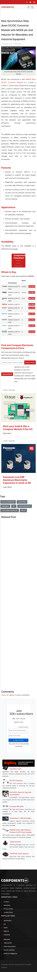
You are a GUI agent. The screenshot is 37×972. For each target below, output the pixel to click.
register (12, 695)
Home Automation (10, 946)
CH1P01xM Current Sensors (19, 853)
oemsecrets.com (7, 358)
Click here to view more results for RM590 (17, 276)
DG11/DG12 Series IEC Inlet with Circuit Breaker (20, 793)
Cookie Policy (8, 912)
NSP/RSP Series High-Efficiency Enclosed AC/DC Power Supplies (21, 831)
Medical (6, 931)
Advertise (7, 905)
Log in (3, 695)
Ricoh (23, 510)
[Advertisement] (18, 603)
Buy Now (32, 286)
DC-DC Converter (8, 502)
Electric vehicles (9, 950)
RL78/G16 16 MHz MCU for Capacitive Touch (19, 768)
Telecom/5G (8, 943)
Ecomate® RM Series (17, 806)
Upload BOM (7, 374)
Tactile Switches (15, 842)
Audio (6, 927)
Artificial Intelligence (10, 953)
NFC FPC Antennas (16, 780)
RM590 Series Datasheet (18, 263)
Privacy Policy (8, 909)
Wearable (5, 506)
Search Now (30, 362)
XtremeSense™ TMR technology (20, 818)
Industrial (7, 935)
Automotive (7, 920)
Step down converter (9, 510)
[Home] (7, 7)
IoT (14, 506)
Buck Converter (24, 506)
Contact (6, 902)
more (10, 289)
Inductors (22, 502)
